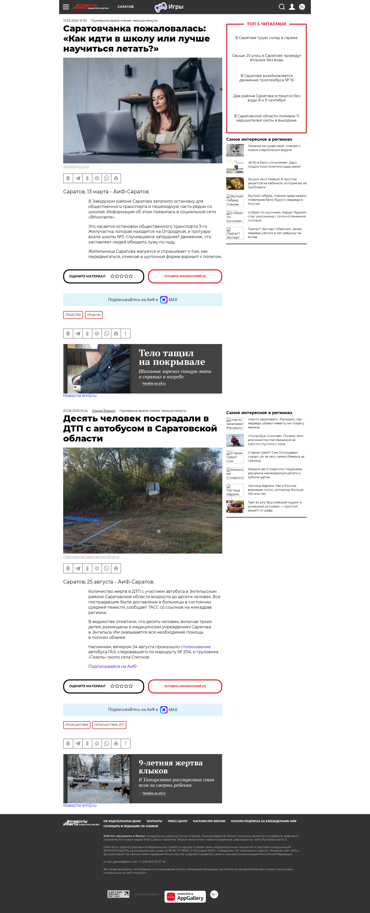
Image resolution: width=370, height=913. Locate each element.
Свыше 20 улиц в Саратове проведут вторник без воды (266, 58)
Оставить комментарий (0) (185, 276)
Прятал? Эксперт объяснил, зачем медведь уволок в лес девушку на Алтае (275, 233)
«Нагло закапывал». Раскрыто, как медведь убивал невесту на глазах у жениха (276, 423)
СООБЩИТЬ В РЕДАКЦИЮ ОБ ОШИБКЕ (130, 826)
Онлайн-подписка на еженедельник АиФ (264, 821)
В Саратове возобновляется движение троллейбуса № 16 (266, 78)
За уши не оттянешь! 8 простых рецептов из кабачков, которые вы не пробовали (277, 183)
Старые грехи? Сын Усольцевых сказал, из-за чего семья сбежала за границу (276, 456)
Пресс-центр (177, 821)
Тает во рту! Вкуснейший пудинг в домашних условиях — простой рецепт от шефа (275, 506)
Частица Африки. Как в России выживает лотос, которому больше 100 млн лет (275, 490)
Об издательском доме (122, 821)
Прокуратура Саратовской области (91, 557)
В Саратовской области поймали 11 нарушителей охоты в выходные (266, 118)
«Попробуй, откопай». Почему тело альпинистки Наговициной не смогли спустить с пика (276, 440)
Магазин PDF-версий (209, 821)
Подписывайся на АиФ (112, 666)
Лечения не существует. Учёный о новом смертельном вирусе (274, 148)
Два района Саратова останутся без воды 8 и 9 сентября (266, 98)
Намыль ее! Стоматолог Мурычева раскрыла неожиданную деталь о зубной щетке (275, 473)
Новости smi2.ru (80, 395)
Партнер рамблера (147, 894)
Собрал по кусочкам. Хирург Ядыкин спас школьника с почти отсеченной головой (277, 216)
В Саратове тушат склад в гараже (266, 38)
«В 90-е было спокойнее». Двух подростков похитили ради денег (274, 164)
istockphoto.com (76, 166)
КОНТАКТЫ (154, 821)
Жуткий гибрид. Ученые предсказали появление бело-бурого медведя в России (277, 200)
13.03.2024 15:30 (75, 20)
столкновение (196, 646)
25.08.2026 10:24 (75, 411)
